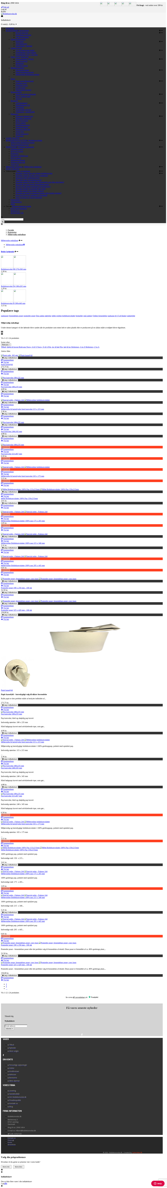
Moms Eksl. (18, 1167)
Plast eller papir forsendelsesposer (29, 180)
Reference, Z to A (92, 347)
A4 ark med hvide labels (25, 50)
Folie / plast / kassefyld (19, 57)
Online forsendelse (100, 316)
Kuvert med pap (22, 33)
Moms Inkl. (6, 1167)
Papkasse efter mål (23, 129)
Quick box (20, 132)
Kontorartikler (16, 92)
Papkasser (14, 114)
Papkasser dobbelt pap (24, 116)
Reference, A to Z (78, 347)
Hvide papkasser (22, 134)
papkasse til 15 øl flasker (117, 316)
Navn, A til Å (31, 347)
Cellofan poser (21, 83)
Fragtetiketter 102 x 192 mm (27, 55)
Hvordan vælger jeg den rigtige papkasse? (32, 176)
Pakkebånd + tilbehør (24, 46)
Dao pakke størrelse (43, 316)
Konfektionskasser (23, 125)
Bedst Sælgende (8, 252)
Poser (13, 79)
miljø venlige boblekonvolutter (63, 316)
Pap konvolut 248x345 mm (11, 431)
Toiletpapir (20, 107)
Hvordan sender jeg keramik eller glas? (31, 189)
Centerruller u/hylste (23, 110)
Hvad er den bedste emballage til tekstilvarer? (33, 187)
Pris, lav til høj (54, 347)
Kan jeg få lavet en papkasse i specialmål (31, 195)
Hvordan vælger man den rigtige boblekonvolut (34, 173)
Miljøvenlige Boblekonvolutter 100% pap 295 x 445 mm (23, 565)
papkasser (5, 316)
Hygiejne (14, 101)
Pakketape (20, 42)
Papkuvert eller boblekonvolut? (28, 178)
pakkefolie (131, 316)
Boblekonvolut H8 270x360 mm (13, 269)
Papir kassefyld (21, 61)
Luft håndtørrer (21, 103)
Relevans (5, 345)
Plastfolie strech (22, 66)
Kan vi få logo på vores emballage (29, 197)
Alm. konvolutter (22, 37)
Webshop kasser (22, 127)
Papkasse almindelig (23, 118)
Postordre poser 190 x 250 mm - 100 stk (16, 588)
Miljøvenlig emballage (33, 167)
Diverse (19, 99)
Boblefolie (20, 63)
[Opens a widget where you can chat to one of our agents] (158, 1184)
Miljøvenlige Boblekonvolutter (27, 74)
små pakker (87, 316)
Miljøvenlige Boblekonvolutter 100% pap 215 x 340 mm (23, 543)
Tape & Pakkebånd (18, 39)
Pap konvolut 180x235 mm (11, 387)
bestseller (79, 316)
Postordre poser (22, 85)
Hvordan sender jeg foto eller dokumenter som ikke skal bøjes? (40, 182)
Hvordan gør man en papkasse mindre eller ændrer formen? (38, 193)
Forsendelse (15, 200)
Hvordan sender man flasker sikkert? (30, 191)
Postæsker (19, 136)
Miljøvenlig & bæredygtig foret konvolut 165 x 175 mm (22, 476)
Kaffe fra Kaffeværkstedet (26, 94)
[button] (161, 31)
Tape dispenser (21, 44)
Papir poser (25, 81)
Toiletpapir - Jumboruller (25, 112)
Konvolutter (24, 31)
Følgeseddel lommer (23, 90)
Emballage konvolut (23, 35)
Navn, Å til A (42, 347)
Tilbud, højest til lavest (10, 347)
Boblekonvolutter (17, 68)
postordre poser (29, 316)
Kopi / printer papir (23, 96)
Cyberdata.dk (137, 1152)
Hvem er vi (15, 211)
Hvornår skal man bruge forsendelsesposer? (32, 184)
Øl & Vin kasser (22, 121)
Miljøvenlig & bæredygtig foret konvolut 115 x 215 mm (22, 409)
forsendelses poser (16, 316)
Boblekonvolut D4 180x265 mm (13, 286)
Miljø (13, 204)
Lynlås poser (20, 88)
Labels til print (16, 48)
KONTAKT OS (17, 213)
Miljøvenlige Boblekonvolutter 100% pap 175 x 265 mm (23, 521)
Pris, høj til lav (65, 347)
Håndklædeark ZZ (23, 105)
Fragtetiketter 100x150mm (26, 53)
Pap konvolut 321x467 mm (11, 454)
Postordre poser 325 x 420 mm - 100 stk (16, 610)
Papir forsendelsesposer (25, 72)
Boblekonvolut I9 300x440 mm (13, 303)
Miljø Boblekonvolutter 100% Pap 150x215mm (19, 498)
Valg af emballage (23, 171)
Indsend (9, 1028)
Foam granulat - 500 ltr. (25, 59)
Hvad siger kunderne (19, 208)
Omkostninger (16, 202)
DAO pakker (21, 123)
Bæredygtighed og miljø (21, 206)
